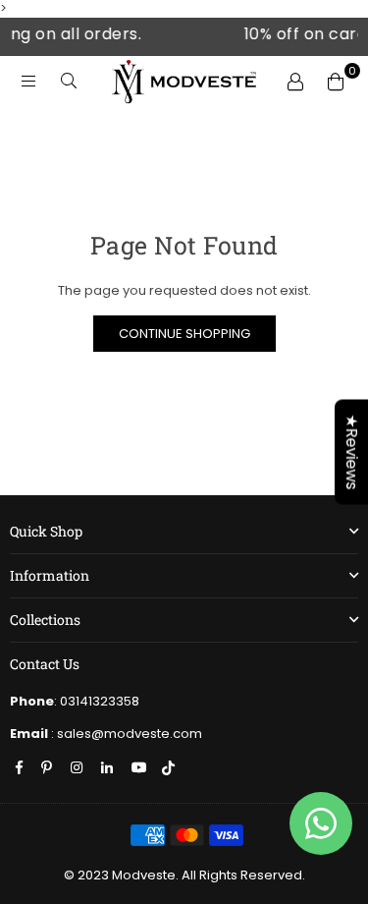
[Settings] (293, 80)
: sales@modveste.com (125, 733)
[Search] (66, 80)
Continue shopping (184, 333)
